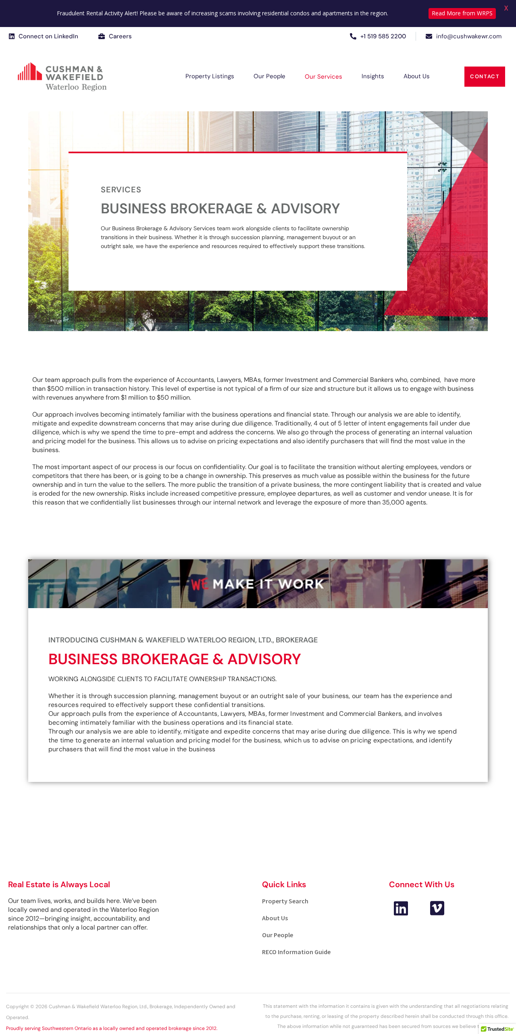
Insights (373, 76)
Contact (484, 76)
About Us (417, 76)
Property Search (285, 901)
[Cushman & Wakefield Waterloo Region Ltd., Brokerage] (62, 76)
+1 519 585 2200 (383, 36)
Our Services (323, 77)
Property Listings (209, 76)
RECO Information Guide (296, 952)
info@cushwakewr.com (468, 36)
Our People (269, 76)
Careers (120, 36)
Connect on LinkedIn (48, 36)
